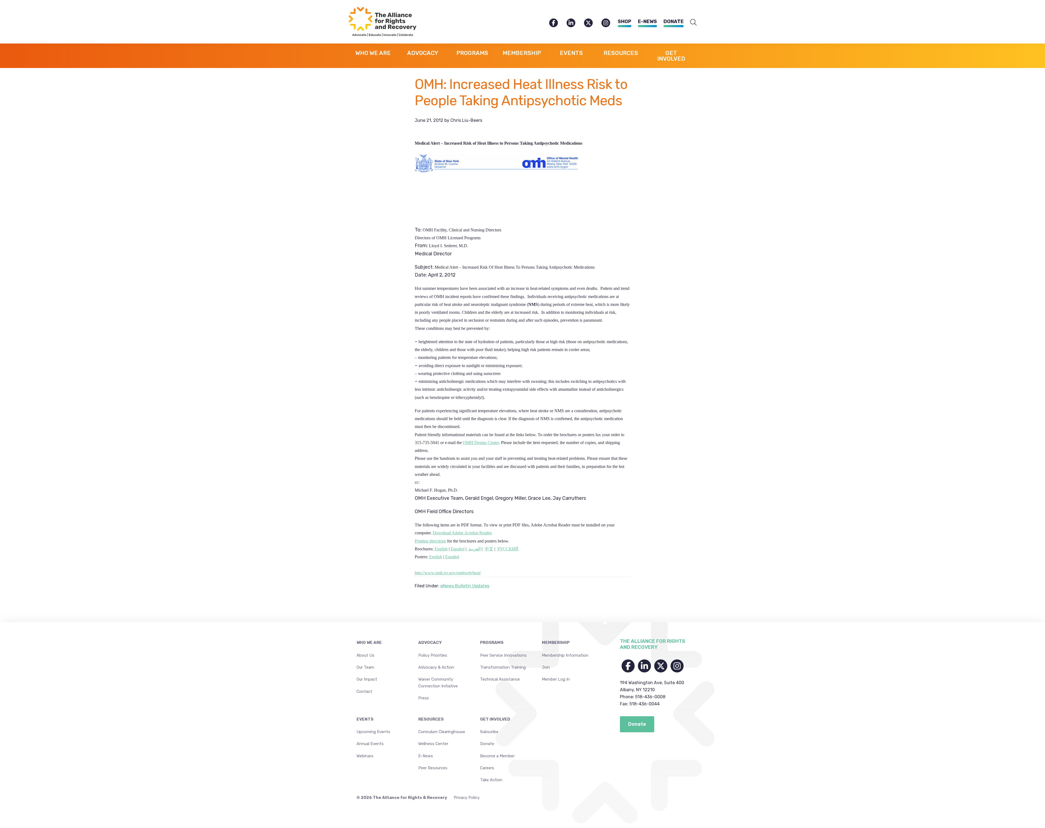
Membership (556, 642)
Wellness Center (433, 743)
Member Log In (556, 679)
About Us (365, 655)
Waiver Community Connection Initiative (438, 682)
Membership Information (565, 655)
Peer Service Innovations (503, 655)
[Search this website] (693, 23)
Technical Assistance (500, 679)
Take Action (491, 779)
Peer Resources (432, 767)
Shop (624, 21)
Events (364, 719)
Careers (487, 767)
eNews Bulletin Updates (464, 585)
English (441, 549)
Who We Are (369, 642)
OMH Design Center (481, 442)
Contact (364, 691)
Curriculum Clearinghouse (441, 731)
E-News (647, 21)
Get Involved (495, 719)
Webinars (364, 755)
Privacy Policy (467, 797)
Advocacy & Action (436, 667)
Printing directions (430, 541)
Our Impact (366, 679)
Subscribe (489, 731)
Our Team (365, 667)
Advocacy (430, 642)
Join (546, 667)
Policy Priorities (432, 655)
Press (423, 698)
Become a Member (497, 755)
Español (458, 549)
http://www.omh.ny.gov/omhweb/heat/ (448, 572)
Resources (431, 719)
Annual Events (370, 743)
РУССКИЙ (507, 549)
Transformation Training (503, 667)
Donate (673, 21)
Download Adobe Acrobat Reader (462, 533)
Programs (491, 642)
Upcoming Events (373, 731)
